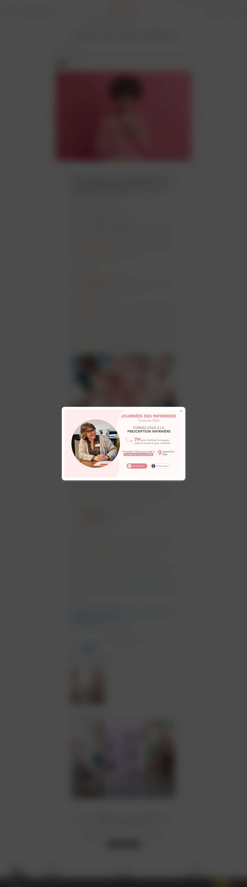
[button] (181, 411)
